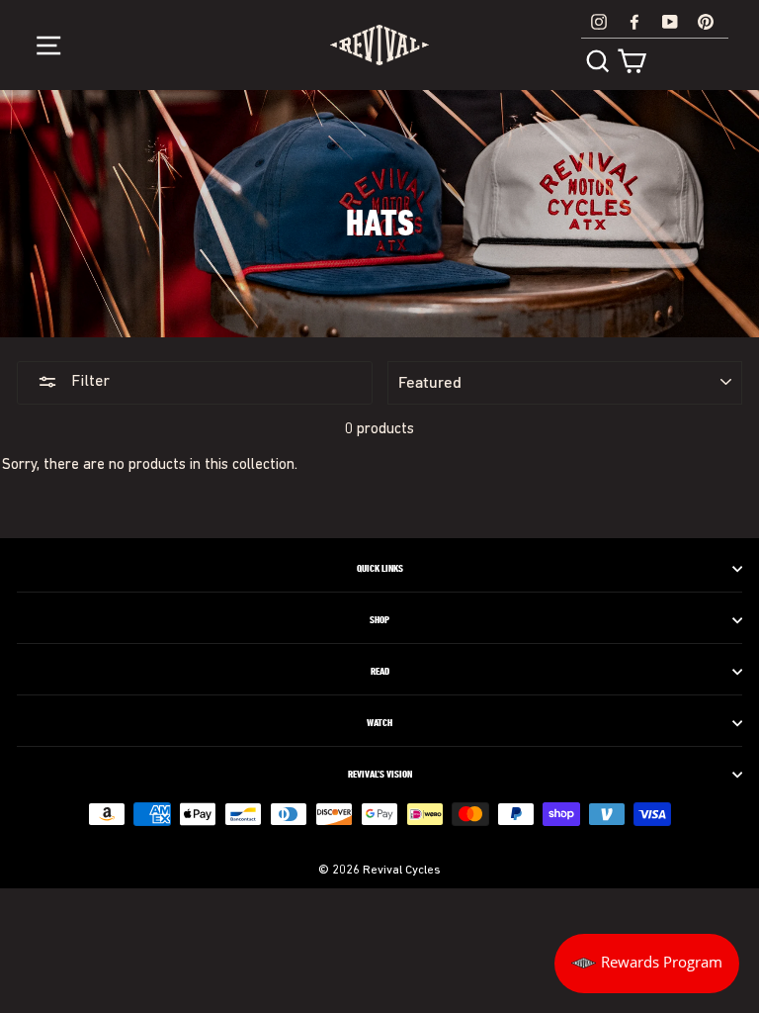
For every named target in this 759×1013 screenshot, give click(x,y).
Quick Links (380, 569)
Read (380, 672)
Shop (379, 620)
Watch (379, 723)
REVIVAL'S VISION (380, 775)
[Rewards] (646, 963)
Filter (88, 382)
